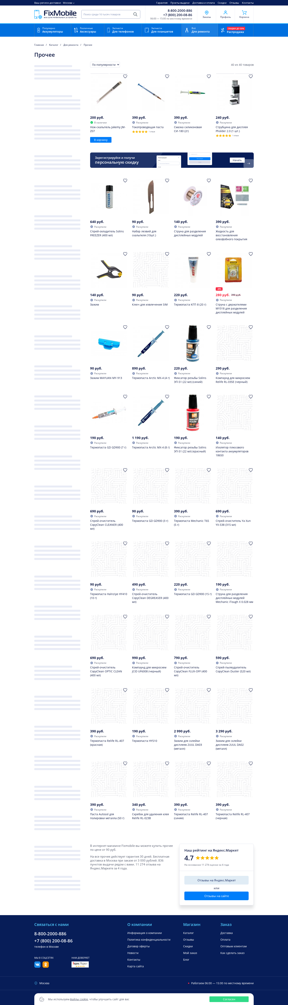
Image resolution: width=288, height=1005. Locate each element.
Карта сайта (135, 966)
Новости (133, 953)
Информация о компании (144, 933)
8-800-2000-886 (180, 10)
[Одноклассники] (46, 966)
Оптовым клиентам (233, 946)
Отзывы (234, 3)
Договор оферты (138, 946)
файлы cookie (79, 999)
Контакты (248, 3)
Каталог (188, 933)
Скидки (222, 3)
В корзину (101, 140)
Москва (67, 3)
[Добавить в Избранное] (125, 76)
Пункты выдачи (179, 3)
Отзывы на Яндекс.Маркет (216, 880)
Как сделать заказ (232, 953)
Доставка (226, 933)
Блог (186, 959)
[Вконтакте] (37, 966)
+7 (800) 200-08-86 (177, 15)
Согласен (229, 999)
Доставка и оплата (203, 3)
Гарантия (162, 3)
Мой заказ (190, 953)
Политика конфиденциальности (148, 939)
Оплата (225, 939)
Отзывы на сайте (216, 896)
